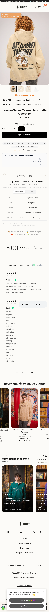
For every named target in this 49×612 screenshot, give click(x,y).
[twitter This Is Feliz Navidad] (34, 532)
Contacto (24, 557)
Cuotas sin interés (24, 543)
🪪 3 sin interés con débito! (30, 1)
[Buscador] (35, 7)
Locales (24, 539)
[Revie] (37, 265)
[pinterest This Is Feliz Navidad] (41, 532)
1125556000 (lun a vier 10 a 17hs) (24, 573)
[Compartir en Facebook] (22, 372)
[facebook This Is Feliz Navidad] (15, 532)
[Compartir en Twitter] (27, 372)
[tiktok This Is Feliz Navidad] (28, 532)
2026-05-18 (11, 275)
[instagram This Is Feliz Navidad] (8, 532)
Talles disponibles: (9, 129)
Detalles (30, 192)
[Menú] (5, 7)
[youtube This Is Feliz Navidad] (21, 532)
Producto (19, 192)
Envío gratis (24, 548)
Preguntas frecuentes (24, 553)
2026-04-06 (11, 304)
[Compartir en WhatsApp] (17, 372)
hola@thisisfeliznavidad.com (25, 577)
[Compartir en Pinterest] (32, 372)
